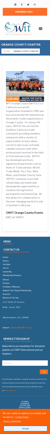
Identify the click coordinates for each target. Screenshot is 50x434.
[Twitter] (28, 5)
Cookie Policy (22, 417)
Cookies (25, 401)
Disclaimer (25, 403)
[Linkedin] (15, 5)
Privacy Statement (12, 421)
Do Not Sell (25, 405)
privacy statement (9, 390)
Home (7, 51)
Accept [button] (25, 428)
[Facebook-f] (22, 5)
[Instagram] (35, 5)
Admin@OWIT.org (21, 327)
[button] (40, 28)
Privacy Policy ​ (25, 407)
